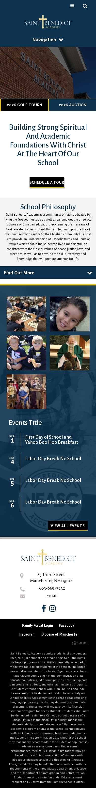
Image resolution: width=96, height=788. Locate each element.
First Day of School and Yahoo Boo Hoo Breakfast (51, 439)
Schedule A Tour (47, 182)
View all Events (68, 525)
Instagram (27, 634)
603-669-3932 (52, 588)
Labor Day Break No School (53, 458)
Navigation (44, 39)
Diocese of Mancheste (59, 634)
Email (52, 595)
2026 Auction (72, 105)
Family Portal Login (37, 625)
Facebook (66, 625)
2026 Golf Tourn (24, 105)
